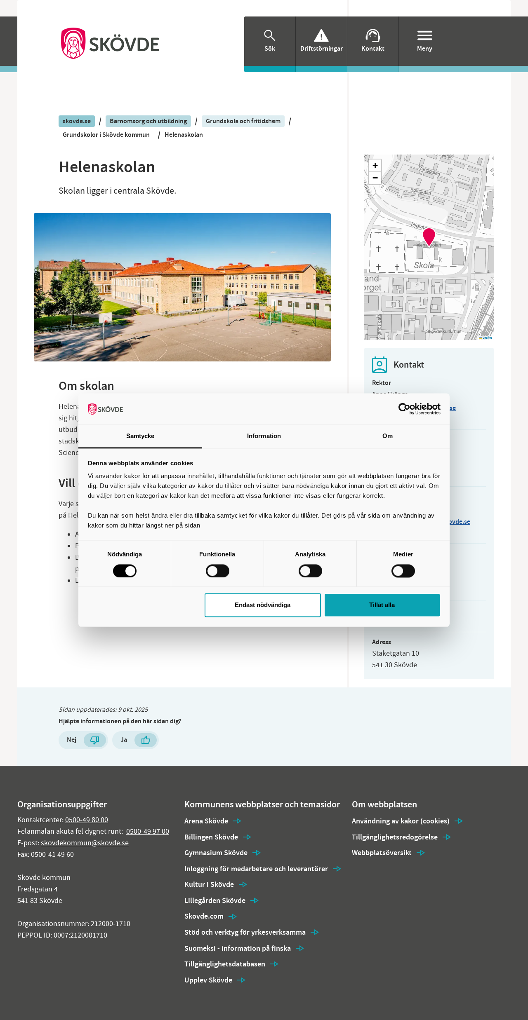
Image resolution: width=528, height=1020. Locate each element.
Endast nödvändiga (262, 605)
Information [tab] (264, 436)
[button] (429, 237)
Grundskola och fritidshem (243, 121)
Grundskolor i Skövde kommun (106, 134)
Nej (71, 739)
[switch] (217, 570)
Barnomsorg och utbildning (148, 121)
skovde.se (77, 121)
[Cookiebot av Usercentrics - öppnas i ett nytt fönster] (404, 409)
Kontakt (372, 48)
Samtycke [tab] (140, 436)
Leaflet (487, 338)
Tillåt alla (382, 605)
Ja (123, 739)
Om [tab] (387, 436)
